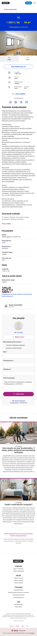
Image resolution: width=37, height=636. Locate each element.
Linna (16, 88)
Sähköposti (7, 369)
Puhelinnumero (8, 360)
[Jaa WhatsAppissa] (16, 102)
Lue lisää (32, 633)
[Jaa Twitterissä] (21, 102)
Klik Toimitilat (18, 332)
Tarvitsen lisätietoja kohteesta (15, 345)
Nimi (5, 352)
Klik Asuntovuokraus (18, 401)
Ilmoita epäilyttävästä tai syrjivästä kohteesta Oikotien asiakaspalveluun (18, 535)
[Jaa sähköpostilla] (26, 102)
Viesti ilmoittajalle (9, 378)
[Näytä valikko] (34, 3)
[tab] (9, 59)
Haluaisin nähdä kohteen (14, 348)
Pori (25, 88)
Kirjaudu (28, 3)
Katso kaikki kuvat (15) (18, 66)
